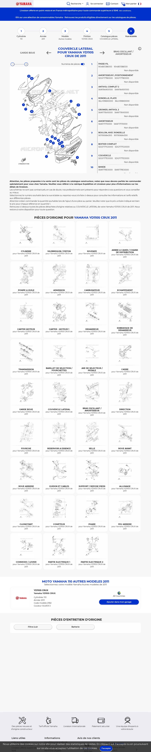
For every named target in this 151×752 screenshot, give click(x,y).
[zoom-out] (12, 64)
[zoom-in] (26, 64)
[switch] (83, 64)
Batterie (75, 627)
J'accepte (106, 748)
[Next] (102, 53)
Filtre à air (33, 627)
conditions (126, 11)
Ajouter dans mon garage (119, 602)
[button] (139, 48)
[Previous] (49, 53)
